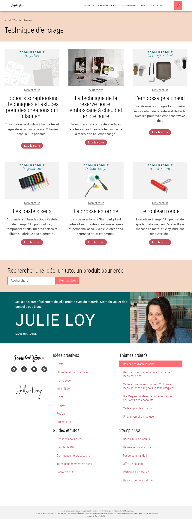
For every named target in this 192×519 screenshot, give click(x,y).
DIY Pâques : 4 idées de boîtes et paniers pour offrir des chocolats (148, 398)
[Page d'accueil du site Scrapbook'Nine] (17, 6)
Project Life (64, 422)
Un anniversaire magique (138, 416)
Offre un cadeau (133, 464)
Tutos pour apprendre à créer (74, 464)
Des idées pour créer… (71, 439)
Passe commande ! (135, 455)
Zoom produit (32, 90)
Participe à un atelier (136, 472)
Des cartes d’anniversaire (138, 364)
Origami (61, 405)
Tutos (99, 90)
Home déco (64, 380)
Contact (162, 5)
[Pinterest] (44, 369)
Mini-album (63, 389)
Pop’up (61, 413)
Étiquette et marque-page (72, 372)
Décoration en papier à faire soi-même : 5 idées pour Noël (148, 374)
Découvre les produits (136, 439)
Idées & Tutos (146, 5)
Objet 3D (62, 397)
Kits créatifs (100, 5)
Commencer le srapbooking (74, 455)
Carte (91, 90)
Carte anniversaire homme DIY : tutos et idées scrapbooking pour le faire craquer (148, 386)
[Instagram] (24, 369)
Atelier (86, 5)
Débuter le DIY (65, 447)
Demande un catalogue (137, 447)
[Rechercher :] (32, 281)
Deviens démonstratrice (138, 480)
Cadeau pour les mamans (139, 408)
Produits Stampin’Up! (123, 5)
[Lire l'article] (31, 67)
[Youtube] (34, 369)
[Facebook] (14, 369)
